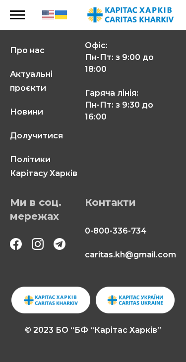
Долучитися (36, 135)
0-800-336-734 (116, 231)
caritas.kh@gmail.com (130, 254)
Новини (26, 112)
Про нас (27, 50)
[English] (48, 14)
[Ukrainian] (61, 14)
